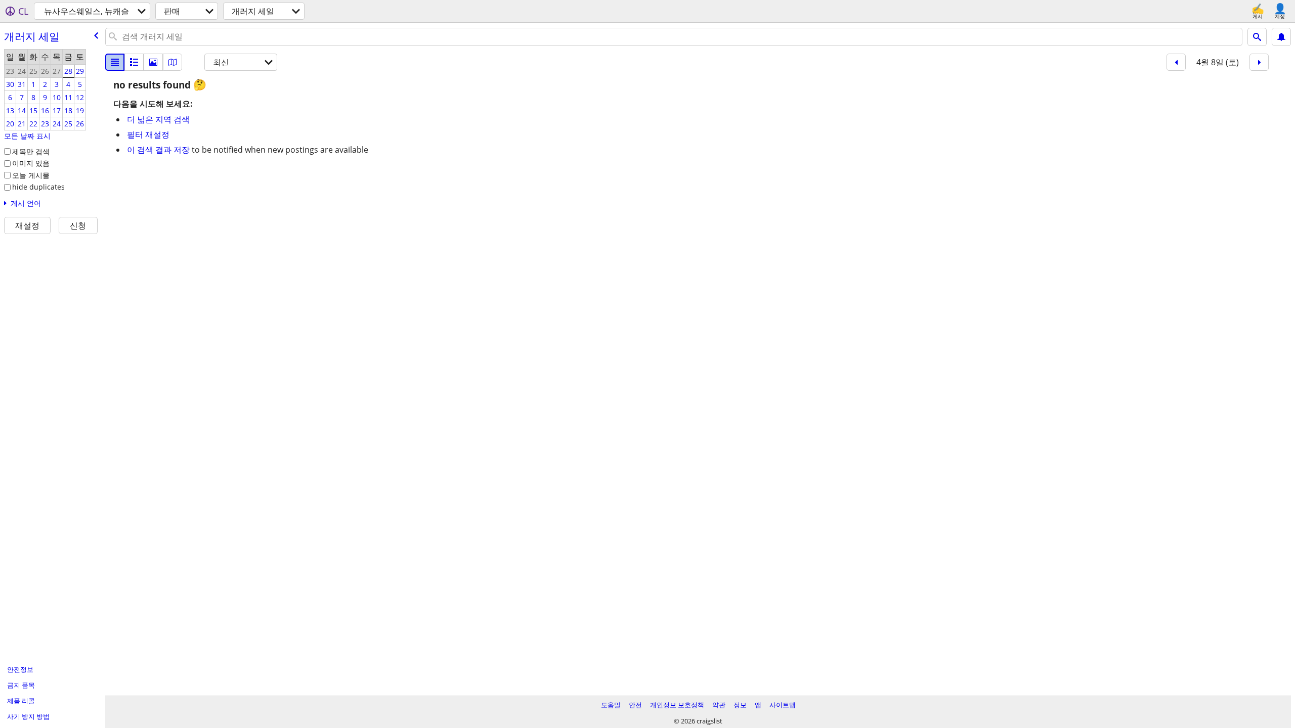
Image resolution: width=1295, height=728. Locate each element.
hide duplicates (38, 187)
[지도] (172, 62)
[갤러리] (153, 62)
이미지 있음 (31, 163)
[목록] (114, 62)
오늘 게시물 (31, 175)
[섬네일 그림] (134, 62)
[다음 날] (1259, 62)
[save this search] (1281, 37)
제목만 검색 (31, 151)
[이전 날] (1176, 62)
